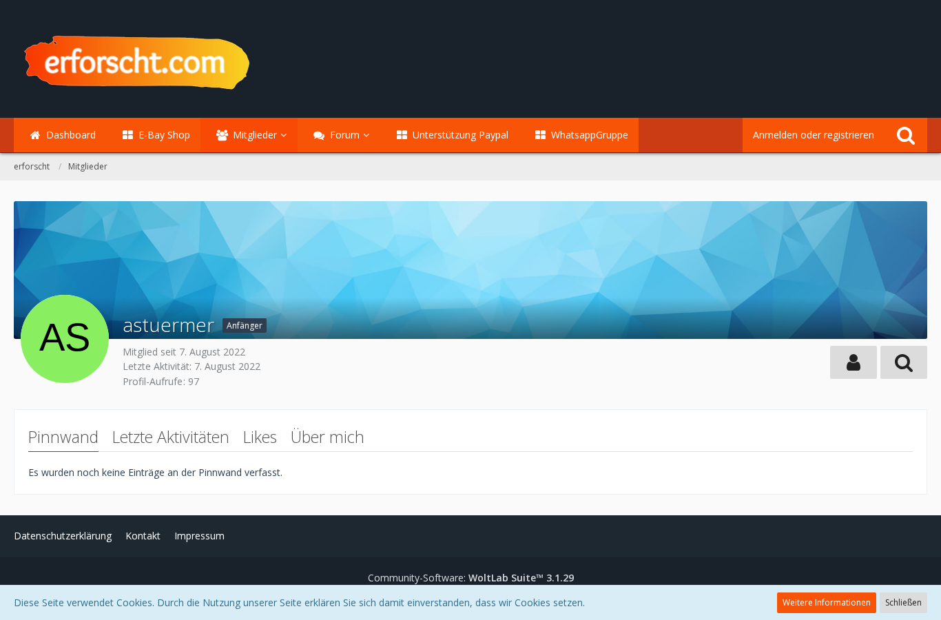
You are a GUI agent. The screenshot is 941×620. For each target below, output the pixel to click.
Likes (260, 437)
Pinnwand (63, 437)
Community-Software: (471, 577)
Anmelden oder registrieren (813, 134)
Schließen (903, 602)
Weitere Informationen (827, 602)
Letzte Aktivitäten (170, 437)
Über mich (327, 437)
